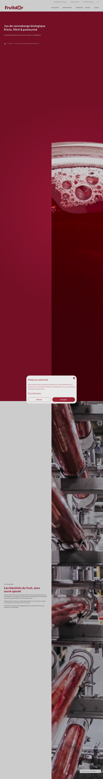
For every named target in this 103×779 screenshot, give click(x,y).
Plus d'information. (34, 393)
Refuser (39, 400)
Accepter (63, 400)
